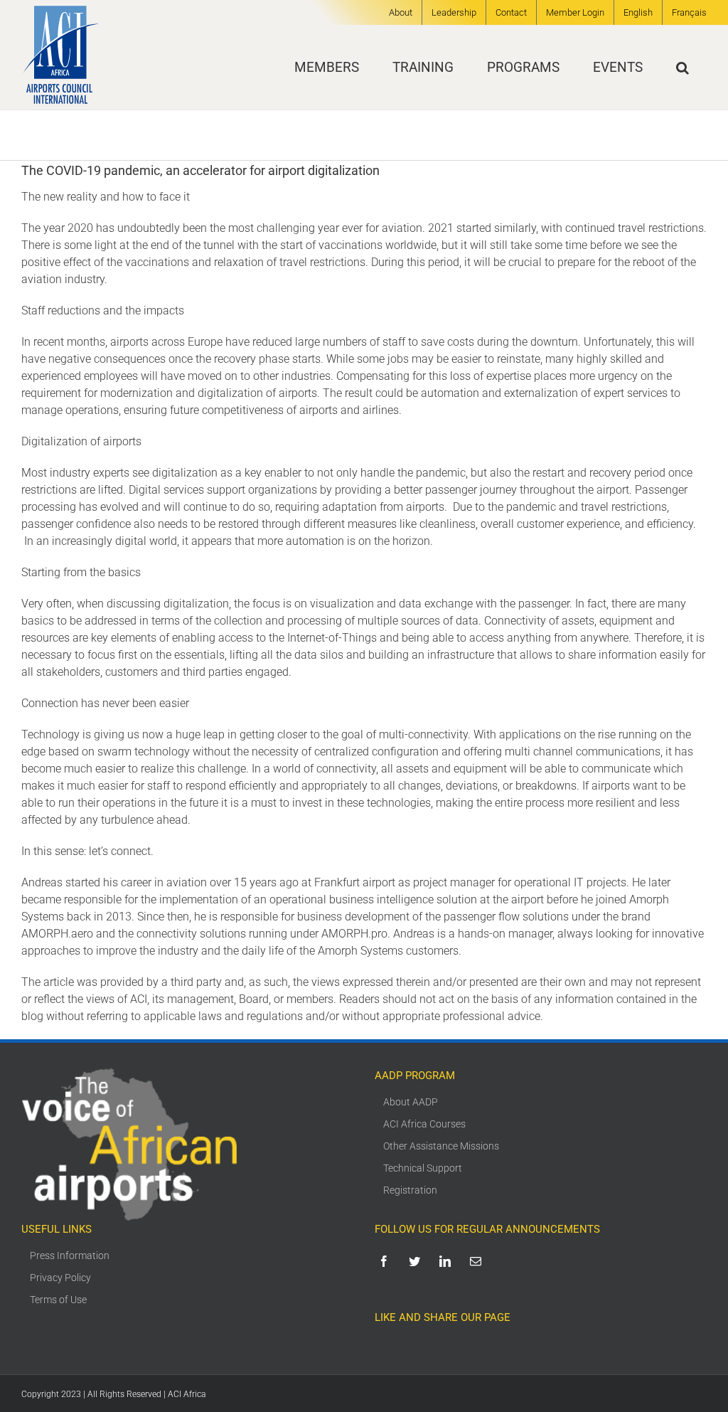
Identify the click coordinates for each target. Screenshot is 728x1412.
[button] (682, 67)
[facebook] (386, 1261)
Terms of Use (58, 1299)
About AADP (410, 1102)
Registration (410, 1190)
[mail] (478, 1261)
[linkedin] (447, 1261)
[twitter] (417, 1261)
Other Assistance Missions (441, 1146)
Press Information (69, 1255)
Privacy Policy (60, 1277)
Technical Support (422, 1168)
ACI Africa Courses (424, 1124)
